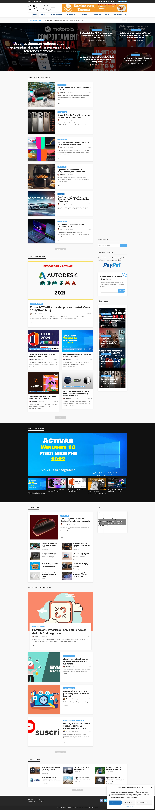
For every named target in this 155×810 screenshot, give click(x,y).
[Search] (125, 15)
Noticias (43, 15)
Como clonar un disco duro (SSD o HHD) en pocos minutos (96, 492)
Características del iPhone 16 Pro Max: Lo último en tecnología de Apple (73, 116)
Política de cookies (129, 806)
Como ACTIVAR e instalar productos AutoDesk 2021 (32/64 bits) (60, 309)
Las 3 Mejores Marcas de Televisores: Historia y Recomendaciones (81, 555)
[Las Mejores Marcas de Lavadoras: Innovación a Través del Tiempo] (35, 556)
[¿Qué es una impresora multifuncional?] (68, 770)
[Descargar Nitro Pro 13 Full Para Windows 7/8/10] (77, 483)
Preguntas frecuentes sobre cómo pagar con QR (115, 768)
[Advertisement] (112, 406)
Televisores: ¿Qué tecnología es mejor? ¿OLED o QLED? (80, 574)
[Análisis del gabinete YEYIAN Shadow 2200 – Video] (57, 483)
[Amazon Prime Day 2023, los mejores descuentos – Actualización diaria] (35, 566)
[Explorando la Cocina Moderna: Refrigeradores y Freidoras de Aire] (41, 176)
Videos (79, 349)
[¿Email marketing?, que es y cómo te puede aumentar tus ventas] (44, 667)
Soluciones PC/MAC (36, 303)
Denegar (128, 802)
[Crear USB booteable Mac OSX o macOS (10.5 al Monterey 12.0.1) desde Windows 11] (77, 380)
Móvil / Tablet (39, 39)
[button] (151, 787)
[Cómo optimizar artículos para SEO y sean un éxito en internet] (44, 699)
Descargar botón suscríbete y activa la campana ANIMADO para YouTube (76, 725)
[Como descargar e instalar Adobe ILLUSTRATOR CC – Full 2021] (43, 383)
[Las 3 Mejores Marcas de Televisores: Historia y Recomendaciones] (67, 556)
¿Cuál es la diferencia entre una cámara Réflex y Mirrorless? (81, 564)
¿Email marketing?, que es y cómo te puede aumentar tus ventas (76, 661)
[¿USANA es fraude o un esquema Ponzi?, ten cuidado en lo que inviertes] (35, 780)
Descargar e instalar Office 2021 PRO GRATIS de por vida (42, 355)
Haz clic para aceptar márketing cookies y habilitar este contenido (112, 522)
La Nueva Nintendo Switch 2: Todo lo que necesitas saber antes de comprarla (97, 59)
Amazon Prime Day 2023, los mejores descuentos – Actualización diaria (50, 564)
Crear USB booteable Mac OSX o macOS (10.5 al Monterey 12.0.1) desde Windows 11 (76, 394)
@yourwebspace (102, 519)
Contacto (118, 15)
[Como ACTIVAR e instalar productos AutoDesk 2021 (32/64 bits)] (60, 280)
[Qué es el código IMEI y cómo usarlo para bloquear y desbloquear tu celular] (100, 780)
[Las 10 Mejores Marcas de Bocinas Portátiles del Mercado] (44, 527)
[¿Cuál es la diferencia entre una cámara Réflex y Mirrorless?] (67, 566)
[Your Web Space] (41, 8)
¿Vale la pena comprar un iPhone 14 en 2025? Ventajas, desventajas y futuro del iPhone (135, 35)
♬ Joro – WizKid (103, 525)
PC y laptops (62, 139)
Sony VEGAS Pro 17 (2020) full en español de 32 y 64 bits (117, 490)
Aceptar (115, 802)
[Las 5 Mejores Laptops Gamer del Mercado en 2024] (41, 231)
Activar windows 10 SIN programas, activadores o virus (77, 355)
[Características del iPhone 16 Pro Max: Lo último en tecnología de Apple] (41, 122)
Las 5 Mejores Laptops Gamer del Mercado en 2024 (70, 225)
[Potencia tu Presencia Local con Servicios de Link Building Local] (60, 611)
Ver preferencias (144, 802)
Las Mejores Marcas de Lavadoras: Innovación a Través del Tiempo (49, 555)
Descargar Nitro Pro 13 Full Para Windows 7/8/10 (76, 490)
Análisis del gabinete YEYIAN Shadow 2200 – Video (56, 490)
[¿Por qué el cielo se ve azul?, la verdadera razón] (68, 780)
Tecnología (84, 15)
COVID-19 (108, 15)
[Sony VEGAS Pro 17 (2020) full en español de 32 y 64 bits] (117, 483)
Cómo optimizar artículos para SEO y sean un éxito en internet (76, 693)
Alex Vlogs (36, 54)
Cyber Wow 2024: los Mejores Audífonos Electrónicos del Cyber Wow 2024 (64, 20)
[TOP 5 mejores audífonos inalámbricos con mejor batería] (35, 576)
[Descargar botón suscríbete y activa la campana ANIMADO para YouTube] (44, 731)
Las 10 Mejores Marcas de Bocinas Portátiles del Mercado (136, 59)
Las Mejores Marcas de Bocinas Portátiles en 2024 (73, 89)
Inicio (35, 15)
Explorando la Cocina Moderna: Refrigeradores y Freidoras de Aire (71, 171)
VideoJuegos (96, 53)
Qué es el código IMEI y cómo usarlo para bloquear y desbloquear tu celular (115, 779)
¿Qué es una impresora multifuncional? (81, 768)
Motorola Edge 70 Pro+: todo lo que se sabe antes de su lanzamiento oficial (96, 35)
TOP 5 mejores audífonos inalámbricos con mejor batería (50, 574)
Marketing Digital (56, 15)
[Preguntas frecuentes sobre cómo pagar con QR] (100, 770)
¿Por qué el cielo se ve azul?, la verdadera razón (82, 778)
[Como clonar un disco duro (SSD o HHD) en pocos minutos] (97, 484)
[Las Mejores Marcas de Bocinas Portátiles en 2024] (41, 94)
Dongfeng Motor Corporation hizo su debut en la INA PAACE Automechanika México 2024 (73, 199)
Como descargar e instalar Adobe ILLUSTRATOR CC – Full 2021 (42, 398)
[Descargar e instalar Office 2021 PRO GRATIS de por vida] (43, 341)
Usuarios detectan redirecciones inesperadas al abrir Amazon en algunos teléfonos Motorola (38, 47)
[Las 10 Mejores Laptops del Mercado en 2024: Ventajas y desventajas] (41, 149)
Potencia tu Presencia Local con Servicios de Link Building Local (59, 631)
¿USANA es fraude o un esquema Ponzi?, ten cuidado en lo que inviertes (51, 779)
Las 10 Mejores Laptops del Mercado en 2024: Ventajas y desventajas (73, 143)
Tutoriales (71, 15)
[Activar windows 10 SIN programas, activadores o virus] (77, 341)
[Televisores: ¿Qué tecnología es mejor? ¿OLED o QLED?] (67, 576)
